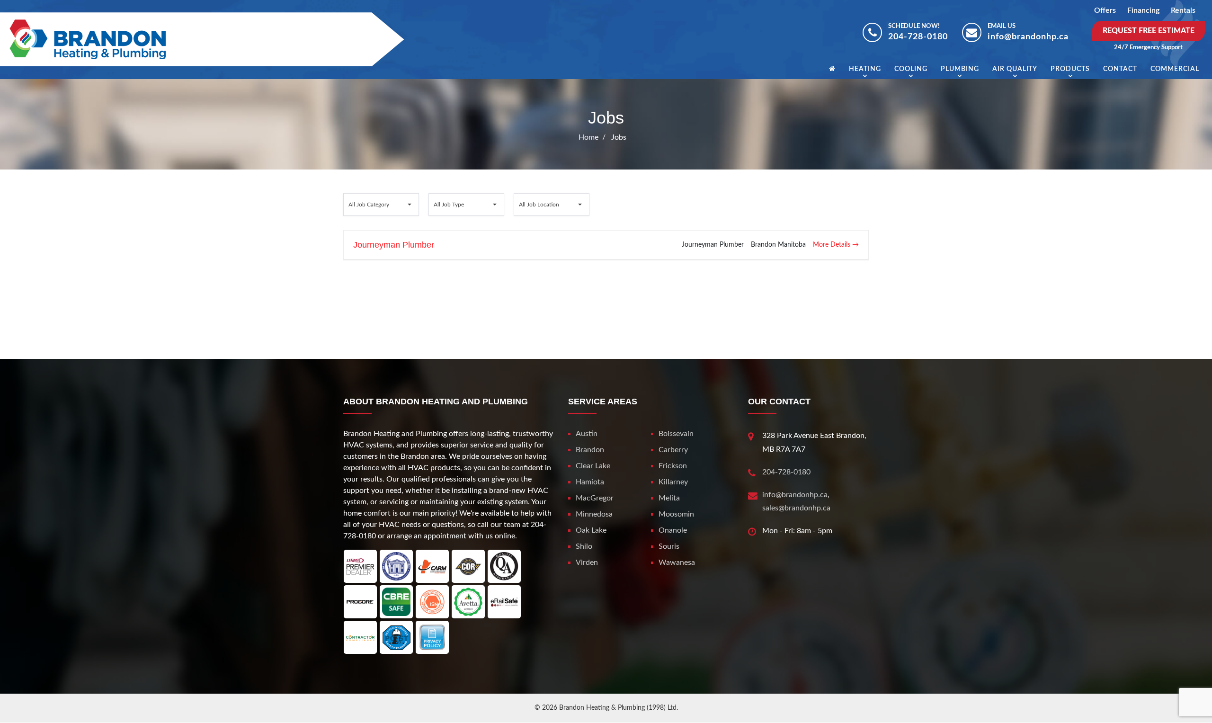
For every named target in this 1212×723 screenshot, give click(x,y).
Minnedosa (594, 514)
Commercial (1174, 69)
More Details (832, 244)
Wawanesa (677, 562)
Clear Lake (593, 466)
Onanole (673, 530)
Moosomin (676, 514)
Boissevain (676, 433)
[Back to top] (1174, 694)
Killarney (673, 482)
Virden (587, 562)
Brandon (590, 450)
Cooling (910, 69)
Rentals (1183, 10)
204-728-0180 (918, 37)
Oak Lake (591, 530)
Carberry (673, 450)
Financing (1143, 10)
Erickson (673, 466)
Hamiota (590, 482)
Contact (1120, 69)
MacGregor (595, 498)
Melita (669, 498)
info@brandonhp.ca (1028, 37)
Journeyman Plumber (393, 245)
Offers (1105, 10)
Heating (865, 69)
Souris (669, 546)
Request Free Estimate (1148, 31)
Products (1070, 69)
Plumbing (960, 69)
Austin (586, 433)
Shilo (584, 546)
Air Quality (1015, 69)
